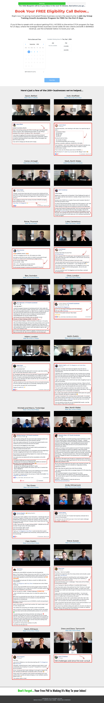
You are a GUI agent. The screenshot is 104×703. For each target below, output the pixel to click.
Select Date (52, 80)
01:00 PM (66, 46)
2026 (37, 44)
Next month (44, 44)
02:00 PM (66, 50)
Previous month (25, 44)
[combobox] (34, 71)
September (32, 44)
